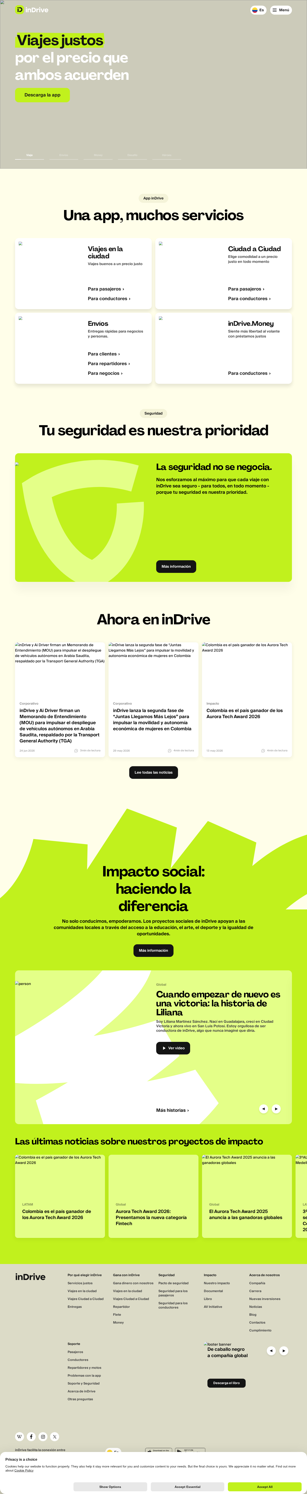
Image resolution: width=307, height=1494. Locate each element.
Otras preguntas (80, 1399)
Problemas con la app (84, 1375)
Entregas (75, 1307)
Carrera (255, 1291)
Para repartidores (107, 364)
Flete (117, 1315)
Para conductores (107, 299)
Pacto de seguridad (173, 1283)
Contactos (257, 1322)
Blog (252, 1315)
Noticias (255, 1307)
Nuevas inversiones (264, 1299)
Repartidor (121, 1307)
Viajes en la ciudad (82, 1291)
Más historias (171, 1111)
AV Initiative (213, 1307)
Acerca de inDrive (82, 1391)
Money (118, 1322)
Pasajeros (75, 1352)
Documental (213, 1291)
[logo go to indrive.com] (31, 9)
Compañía (257, 1283)
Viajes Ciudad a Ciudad (86, 1299)
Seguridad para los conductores (173, 1305)
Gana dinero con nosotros (133, 1283)
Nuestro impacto (217, 1283)
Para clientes (102, 354)
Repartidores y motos (84, 1368)
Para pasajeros (104, 289)
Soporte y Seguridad (84, 1383)
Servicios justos (80, 1283)
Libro (208, 1299)
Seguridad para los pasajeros (173, 1293)
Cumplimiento (260, 1330)
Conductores (78, 1360)
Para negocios (103, 374)
